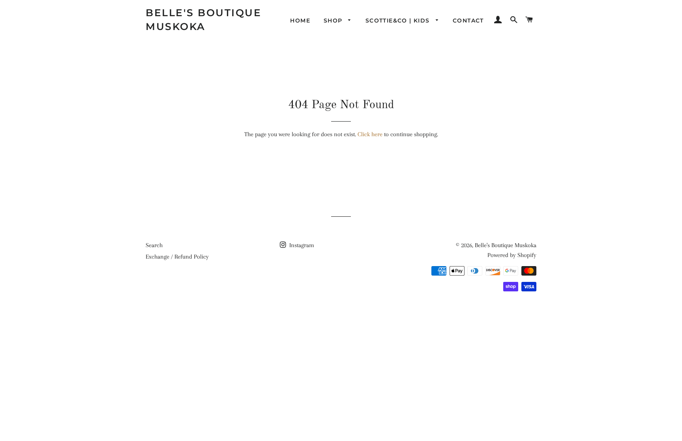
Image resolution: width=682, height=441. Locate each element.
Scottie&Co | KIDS (398, 20)
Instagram (301, 245)
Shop (334, 20)
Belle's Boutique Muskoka (203, 19)
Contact (468, 20)
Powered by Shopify (511, 255)
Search (154, 245)
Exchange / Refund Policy (177, 256)
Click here (370, 134)
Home (300, 20)
